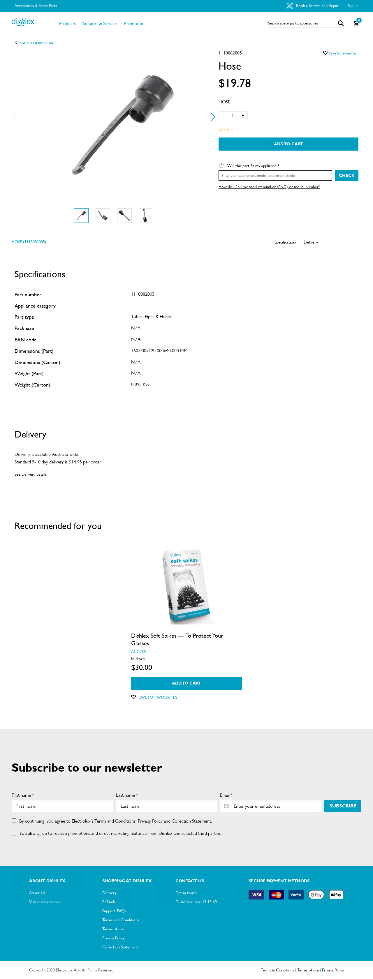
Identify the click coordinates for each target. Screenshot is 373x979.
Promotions (135, 23)
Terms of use (113, 928)
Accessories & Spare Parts (36, 5)
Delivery (311, 241)
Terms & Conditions (277, 970)
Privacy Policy (150, 821)
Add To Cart (288, 144)
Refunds (108, 901)
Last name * (127, 795)
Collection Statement (191, 821)
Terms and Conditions (115, 821)
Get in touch (186, 892)
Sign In (353, 5)
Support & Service (100, 23)
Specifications (286, 241)
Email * (226, 795)
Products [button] (67, 23)
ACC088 (138, 651)
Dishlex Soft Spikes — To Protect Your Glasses (177, 639)
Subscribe (342, 806)
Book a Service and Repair (317, 5)
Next (210, 117)
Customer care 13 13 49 (196, 901)
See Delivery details (31, 474)
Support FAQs (114, 910)
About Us (37, 892)
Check (346, 175)
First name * (23, 795)
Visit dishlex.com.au (45, 901)
